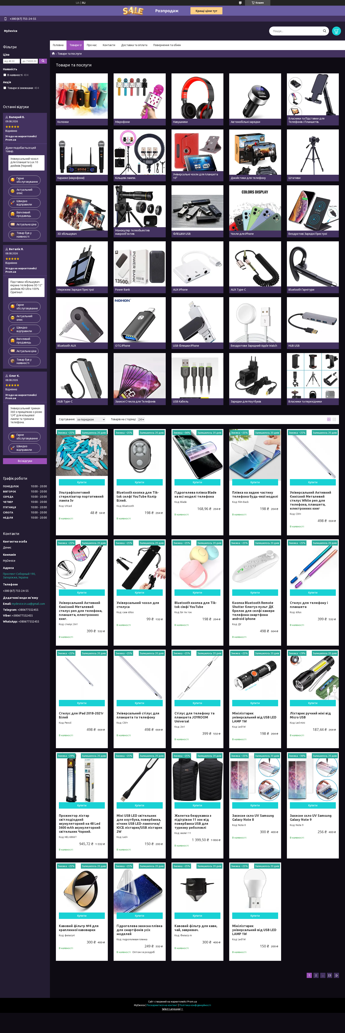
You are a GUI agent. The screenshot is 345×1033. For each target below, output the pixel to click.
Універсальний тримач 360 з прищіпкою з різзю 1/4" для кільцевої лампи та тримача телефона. (26, 415)
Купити (81, 482)
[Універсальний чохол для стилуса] (140, 565)
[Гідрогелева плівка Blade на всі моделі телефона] (197, 455)
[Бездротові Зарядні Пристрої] (313, 211)
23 (329, 975)
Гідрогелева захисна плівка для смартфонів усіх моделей (139, 930)
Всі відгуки (25, 461)
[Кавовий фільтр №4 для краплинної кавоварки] (82, 888)
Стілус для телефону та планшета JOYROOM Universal (194, 717)
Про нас (92, 45)
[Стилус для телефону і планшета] (313, 565)
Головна (58, 45)
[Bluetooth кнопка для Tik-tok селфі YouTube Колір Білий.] (140, 455)
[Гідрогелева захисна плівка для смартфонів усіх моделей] (140, 888)
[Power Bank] (140, 267)
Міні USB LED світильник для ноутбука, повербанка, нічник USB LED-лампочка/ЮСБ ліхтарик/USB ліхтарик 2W (139, 823)
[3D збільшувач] (82, 211)
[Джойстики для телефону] (255, 155)
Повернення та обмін (167, 45)
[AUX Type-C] (255, 267)
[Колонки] (82, 99)
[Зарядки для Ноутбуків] (255, 379)
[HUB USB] (313, 323)
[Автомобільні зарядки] (255, 99)
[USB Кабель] (197, 379)
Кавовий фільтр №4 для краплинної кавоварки (79, 928)
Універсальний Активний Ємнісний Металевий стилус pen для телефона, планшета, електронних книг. (80, 611)
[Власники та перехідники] (313, 379)
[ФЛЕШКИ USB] (197, 211)
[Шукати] (324, 31)
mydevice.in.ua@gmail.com (28, 603)
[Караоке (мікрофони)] (82, 155)
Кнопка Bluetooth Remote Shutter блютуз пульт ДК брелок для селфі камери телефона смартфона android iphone (253, 611)
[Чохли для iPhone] (255, 211)
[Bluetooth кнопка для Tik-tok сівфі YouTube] (197, 565)
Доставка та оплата (134, 45)
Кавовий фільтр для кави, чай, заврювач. (195, 928)
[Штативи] (313, 155)
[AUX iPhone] (197, 267)
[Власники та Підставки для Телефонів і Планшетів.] (313, 99)
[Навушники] (197, 99)
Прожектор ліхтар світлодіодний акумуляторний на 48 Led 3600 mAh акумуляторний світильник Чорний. (79, 823)
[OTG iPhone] (140, 323)
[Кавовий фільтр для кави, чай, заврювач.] (197, 888)
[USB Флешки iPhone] (197, 323)
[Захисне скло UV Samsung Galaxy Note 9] (313, 778)
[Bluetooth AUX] (82, 323)
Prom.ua (192, 1001)
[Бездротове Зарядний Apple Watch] (255, 323)
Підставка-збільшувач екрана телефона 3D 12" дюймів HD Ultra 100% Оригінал (26, 287)
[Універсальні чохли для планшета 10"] (197, 155)
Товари (74, 45)
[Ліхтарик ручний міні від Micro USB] (313, 675)
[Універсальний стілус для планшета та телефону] (140, 675)
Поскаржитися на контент (162, 1005)
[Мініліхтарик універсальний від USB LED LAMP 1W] (255, 675)
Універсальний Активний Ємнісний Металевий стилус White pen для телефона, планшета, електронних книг (310, 500)
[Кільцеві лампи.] (140, 155)
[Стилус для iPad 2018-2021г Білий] (82, 675)
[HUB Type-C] (82, 379)
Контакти (109, 45)
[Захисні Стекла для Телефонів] (140, 379)
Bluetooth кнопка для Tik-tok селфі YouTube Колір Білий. (138, 496)
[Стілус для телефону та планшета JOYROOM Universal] (197, 675)
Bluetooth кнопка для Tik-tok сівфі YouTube (195, 605)
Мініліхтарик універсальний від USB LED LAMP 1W (254, 717)
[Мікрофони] (140, 99)
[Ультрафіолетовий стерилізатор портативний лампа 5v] (82, 455)
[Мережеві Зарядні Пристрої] (82, 267)
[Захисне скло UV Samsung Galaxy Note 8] (255, 778)
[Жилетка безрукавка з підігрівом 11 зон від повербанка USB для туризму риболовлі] (197, 778)
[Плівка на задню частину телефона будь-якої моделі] (255, 455)
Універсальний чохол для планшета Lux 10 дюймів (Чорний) (24, 162)
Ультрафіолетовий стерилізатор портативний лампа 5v (81, 496)
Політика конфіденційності (195, 1005)
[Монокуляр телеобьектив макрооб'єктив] (140, 211)
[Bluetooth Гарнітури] (313, 267)
